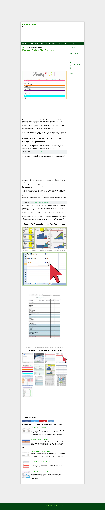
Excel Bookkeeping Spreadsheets (38, 427)
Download (37, 43)
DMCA (43, 505)
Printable (48, 43)
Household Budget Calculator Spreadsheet (40, 461)
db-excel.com (29, 24)
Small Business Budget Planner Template (40, 451)
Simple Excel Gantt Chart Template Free (40, 472)
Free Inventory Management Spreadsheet (40, 439)
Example (67, 43)
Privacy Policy (49, 505)
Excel (42, 43)
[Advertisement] (52, 11)
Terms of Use (56, 505)
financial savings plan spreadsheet (32, 417)
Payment (73, 43)
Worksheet (25, 43)
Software (61, 43)
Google (31, 43)
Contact (61, 505)
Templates (54, 43)
